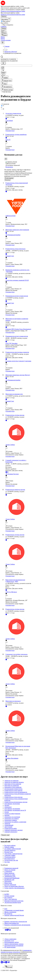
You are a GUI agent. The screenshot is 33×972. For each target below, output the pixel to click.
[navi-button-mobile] (2, 42)
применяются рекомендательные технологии (16, 951)
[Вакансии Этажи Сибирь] (18, 432)
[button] (3, 37)
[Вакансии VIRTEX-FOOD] (18, 204)
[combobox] (9, 59)
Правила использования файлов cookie (13, 14)
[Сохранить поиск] (2, 68)
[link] (4, 33)
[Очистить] (3, 63)
